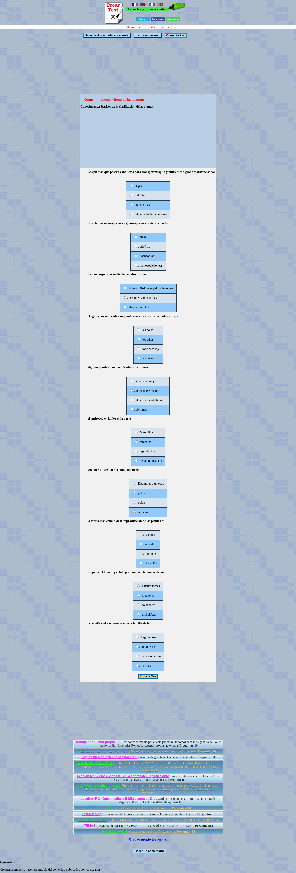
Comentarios (174, 35)
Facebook (157, 19)
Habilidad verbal (114, 831)
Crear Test (134, 27)
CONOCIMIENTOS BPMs (95, 763)
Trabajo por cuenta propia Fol (97, 742)
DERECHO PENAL (92, 820)
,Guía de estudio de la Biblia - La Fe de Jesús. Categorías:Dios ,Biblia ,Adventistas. (148, 777)
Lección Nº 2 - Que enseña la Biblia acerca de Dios (119, 798)
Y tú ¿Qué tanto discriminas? (99, 785)
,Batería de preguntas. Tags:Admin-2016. (148, 808)
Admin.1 (111, 808)
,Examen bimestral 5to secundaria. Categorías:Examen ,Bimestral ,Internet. (148, 814)
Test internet (91, 814)
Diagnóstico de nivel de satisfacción (109, 757)
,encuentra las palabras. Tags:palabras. (148, 831)
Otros (88, 99)
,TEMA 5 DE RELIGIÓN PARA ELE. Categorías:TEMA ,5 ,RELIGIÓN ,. (148, 825)
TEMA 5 (90, 825)
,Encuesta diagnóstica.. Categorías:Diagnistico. (148, 757)
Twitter (143, 19)
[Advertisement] (148, 66)
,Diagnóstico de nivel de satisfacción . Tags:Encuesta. (148, 751)
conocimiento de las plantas (122, 99)
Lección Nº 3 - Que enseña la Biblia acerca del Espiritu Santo (123, 776)
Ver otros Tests (161, 27)
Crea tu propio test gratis (148, 839)
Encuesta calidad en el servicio (104, 751)
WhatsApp (173, 19)
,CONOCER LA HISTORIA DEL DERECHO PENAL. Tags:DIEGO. (148, 820)
